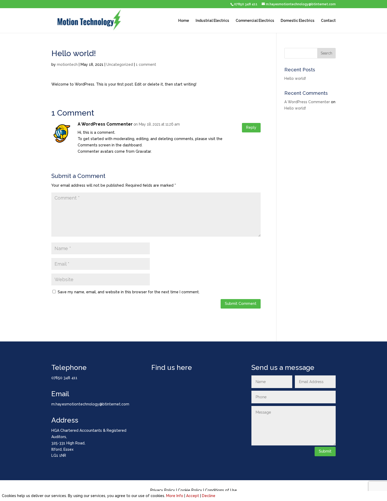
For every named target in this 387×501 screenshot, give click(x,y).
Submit (325, 451)
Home (183, 21)
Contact (328, 21)
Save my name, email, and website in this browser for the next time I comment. (129, 292)
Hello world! (295, 78)
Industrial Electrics (212, 21)
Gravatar (143, 151)
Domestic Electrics (297, 21)
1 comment (146, 64)
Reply (251, 127)
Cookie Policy (190, 490)
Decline (208, 496)
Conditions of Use (221, 490)
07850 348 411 (245, 4)
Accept (192, 496)
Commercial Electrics (255, 21)
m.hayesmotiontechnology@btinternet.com (90, 404)
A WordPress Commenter (105, 124)
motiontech (67, 64)
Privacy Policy (162, 490)
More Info (174, 496)
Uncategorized (119, 64)
